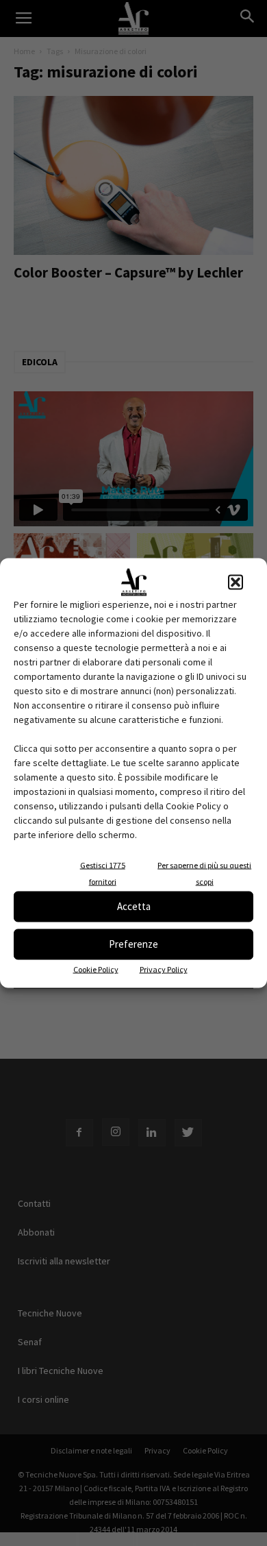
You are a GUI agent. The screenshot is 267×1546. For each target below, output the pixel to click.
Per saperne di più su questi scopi (204, 872)
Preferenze (133, 943)
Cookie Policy (95, 969)
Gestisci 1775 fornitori (102, 872)
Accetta (134, 906)
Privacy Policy (164, 969)
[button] (235, 582)
